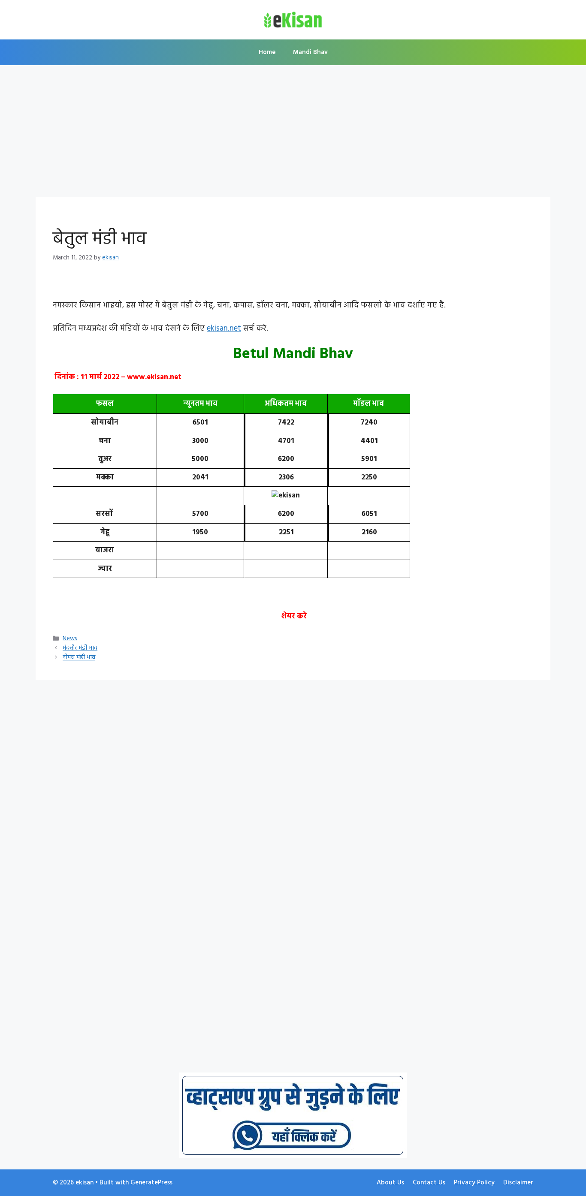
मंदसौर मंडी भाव (80, 649)
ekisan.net (224, 328)
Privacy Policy (474, 1183)
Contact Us (429, 1183)
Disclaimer (518, 1183)
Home (267, 52)
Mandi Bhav (310, 52)
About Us (390, 1183)
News (70, 639)
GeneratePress (151, 1183)
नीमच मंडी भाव (79, 658)
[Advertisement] (293, 134)
